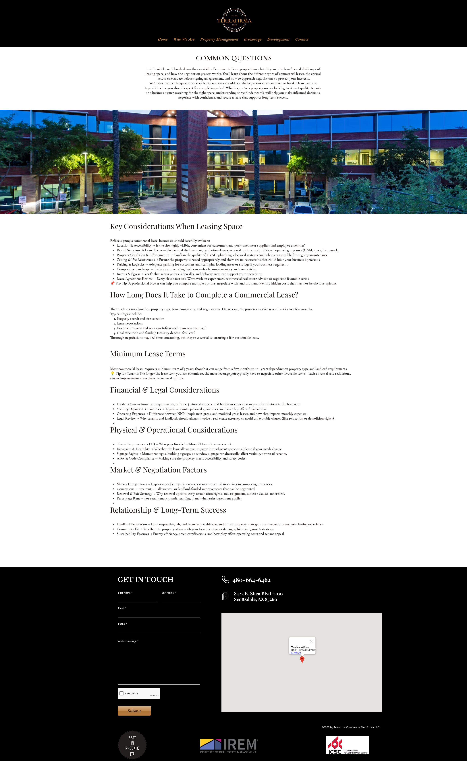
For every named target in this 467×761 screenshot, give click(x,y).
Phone (121, 623)
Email (121, 608)
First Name (124, 592)
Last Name (168, 592)
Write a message (127, 641)
